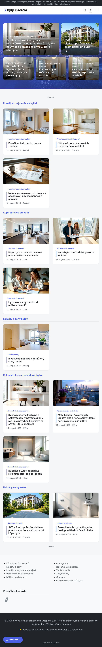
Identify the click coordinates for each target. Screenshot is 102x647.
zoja (48, 4)
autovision (19, 2)
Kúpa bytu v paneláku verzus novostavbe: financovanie (25, 254)
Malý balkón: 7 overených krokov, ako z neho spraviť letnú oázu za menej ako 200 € (76, 418)
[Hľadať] (84, 10)
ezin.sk (48, 2)
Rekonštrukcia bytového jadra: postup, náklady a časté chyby (75, 529)
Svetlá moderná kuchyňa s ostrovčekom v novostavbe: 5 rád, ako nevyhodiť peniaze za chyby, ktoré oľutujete (25, 419)
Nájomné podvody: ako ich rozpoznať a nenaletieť (73, 145)
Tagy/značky (62, 573)
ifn (52, 4)
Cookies (60, 577)
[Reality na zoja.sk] (6, 599)
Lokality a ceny (13, 355)
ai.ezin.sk (56, 2)
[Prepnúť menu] (96, 10)
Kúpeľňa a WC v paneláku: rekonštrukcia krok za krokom (25, 472)
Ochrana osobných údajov (69, 580)
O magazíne (62, 563)
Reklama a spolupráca (67, 566)
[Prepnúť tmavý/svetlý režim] (90, 10)
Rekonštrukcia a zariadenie (18, 411)
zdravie (35, 4)
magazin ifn (40, 2)
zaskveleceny (76, 2)
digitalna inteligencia (62, 4)
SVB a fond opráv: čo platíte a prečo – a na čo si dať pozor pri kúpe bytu (26, 530)
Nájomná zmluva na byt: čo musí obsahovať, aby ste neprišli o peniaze (27, 196)
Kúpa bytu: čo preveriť (16, 248)
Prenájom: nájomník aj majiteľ (19, 139)
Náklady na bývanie (15, 523)
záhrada (42, 4)
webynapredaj (29, 2)
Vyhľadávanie (63, 570)
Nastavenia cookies (51, 642)
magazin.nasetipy (89, 2)
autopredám (9, 2)
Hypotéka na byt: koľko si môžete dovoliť (23, 304)
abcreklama (65, 2)
